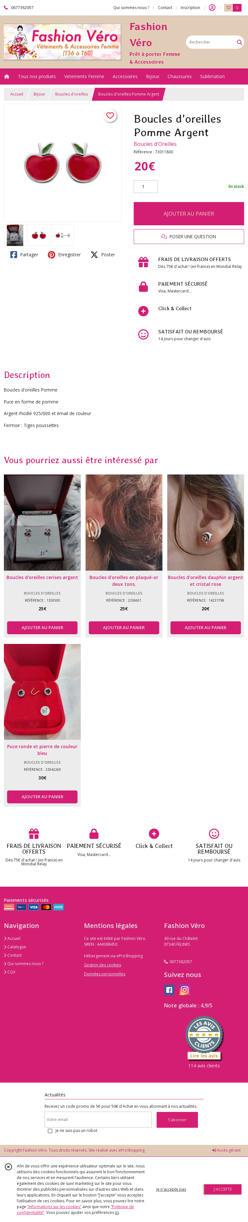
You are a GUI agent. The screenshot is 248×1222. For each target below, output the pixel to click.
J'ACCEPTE (223, 1189)
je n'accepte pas (171, 1189)
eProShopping (132, 1150)
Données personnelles (104, 974)
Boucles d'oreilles (71, 94)
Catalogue (16, 947)
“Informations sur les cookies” (54, 1206)
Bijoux (39, 94)
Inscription (190, 7)
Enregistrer (69, 254)
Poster (107, 254)
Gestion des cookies (102, 965)
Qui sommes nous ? (24, 963)
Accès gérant (228, 1150)
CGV (10, 972)
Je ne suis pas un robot (76, 1130)
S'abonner (177, 1120)
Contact (165, 7)
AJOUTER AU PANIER (189, 213)
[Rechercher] (239, 42)
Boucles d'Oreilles (155, 144)
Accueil (16, 94)
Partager (28, 254)
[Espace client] (212, 8)
